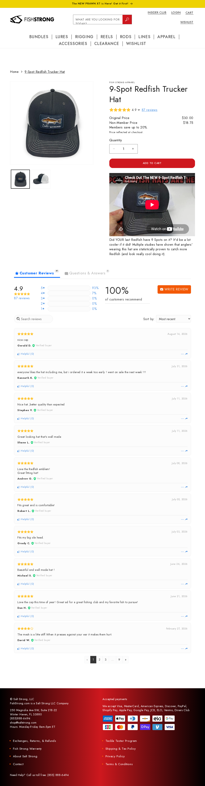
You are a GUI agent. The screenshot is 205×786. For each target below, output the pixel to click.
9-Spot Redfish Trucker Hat (45, 71)
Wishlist (186, 22)
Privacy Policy (115, 756)
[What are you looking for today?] (127, 19)
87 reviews (150, 110)
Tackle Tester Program (121, 741)
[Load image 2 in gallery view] (41, 179)
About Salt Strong (25, 756)
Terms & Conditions (119, 764)
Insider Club (157, 12)
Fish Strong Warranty (27, 748)
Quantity (115, 140)
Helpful (25, 354)
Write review (175, 289)
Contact (18, 764)
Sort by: (149, 319)
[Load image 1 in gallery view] (20, 179)
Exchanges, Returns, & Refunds (34, 741)
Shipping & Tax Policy (121, 748)
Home (14, 71)
